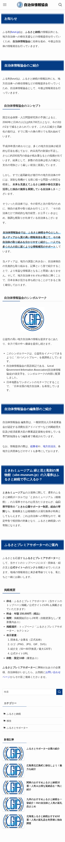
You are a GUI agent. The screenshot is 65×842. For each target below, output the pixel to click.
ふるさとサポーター (17, 728)
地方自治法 (49, 446)
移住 (9, 721)
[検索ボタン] (60, 5)
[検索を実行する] (59, 692)
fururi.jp (15, 31)
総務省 (34, 446)
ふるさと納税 (14, 714)
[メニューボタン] (4, 5)
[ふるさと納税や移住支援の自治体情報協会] (32, 5)
